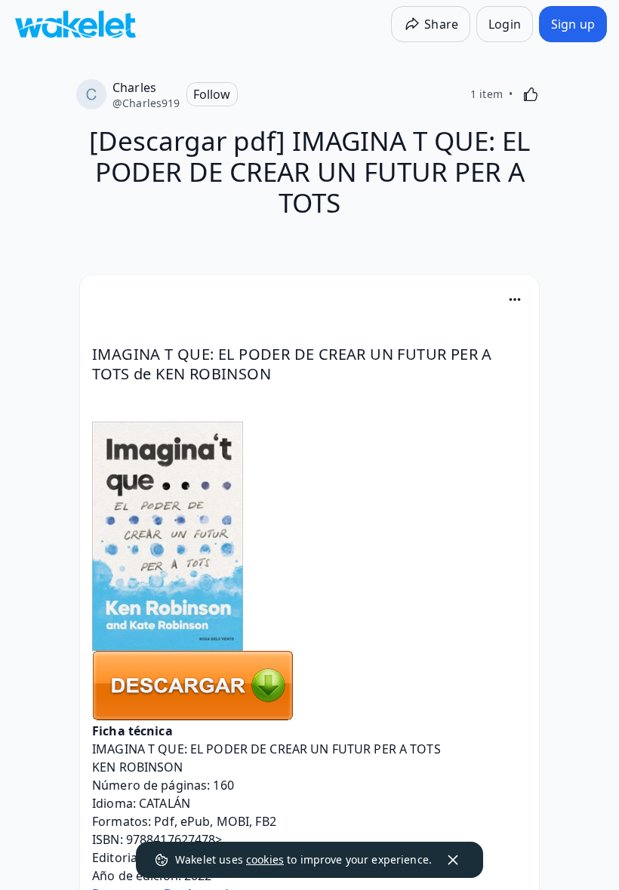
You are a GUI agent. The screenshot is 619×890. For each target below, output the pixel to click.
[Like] (531, 94)
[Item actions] (515, 299)
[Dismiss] (453, 860)
